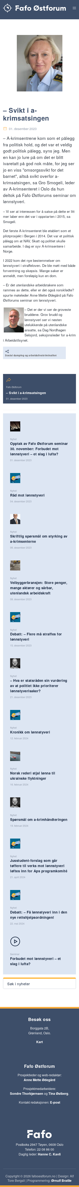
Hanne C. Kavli (49, 1154)
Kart (39, 1042)
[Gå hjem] (34, 8)
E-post (55, 1102)
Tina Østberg (58, 1093)
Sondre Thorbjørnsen (26, 1093)
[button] (74, 8)
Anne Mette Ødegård (39, 1079)
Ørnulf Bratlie (61, 1180)
